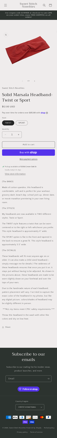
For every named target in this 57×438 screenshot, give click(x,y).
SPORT (22, 123)
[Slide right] (35, 81)
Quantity (5, 129)
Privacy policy (22, 432)
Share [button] (8, 327)
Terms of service (36, 432)
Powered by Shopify (34, 428)
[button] (5, 5)
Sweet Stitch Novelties (17, 428)
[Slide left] (22, 81)
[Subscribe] (48, 378)
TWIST (8, 123)
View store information (15, 174)
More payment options (28, 159)
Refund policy (49, 428)
